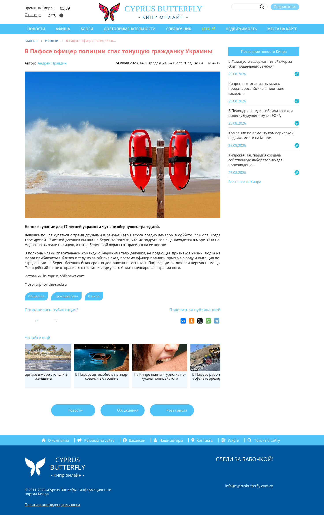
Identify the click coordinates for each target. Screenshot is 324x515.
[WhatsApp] (208, 321)
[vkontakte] (289, 17)
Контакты (205, 440)
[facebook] (257, 17)
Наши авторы (171, 440)
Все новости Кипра (244, 182)
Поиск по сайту (267, 440)
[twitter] (273, 17)
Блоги (87, 28)
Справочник (178, 28)
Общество (36, 296)
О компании (58, 440)
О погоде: (33, 14)
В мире (93, 296)
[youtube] (297, 17)
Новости (36, 28)
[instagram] (265, 17)
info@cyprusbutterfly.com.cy (249, 486)
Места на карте (282, 28)
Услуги (233, 440)
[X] (200, 321)
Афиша (63, 28)
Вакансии (137, 440)
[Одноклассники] (191, 321)
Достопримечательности (130, 28)
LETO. (206, 28)
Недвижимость (241, 28)
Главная (31, 41)
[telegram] (281, 17)
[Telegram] (216, 321)
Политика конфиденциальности (52, 505)
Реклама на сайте (99, 440)
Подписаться (285, 6)
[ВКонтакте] (183, 321)
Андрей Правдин (52, 63)
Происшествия (66, 296)
